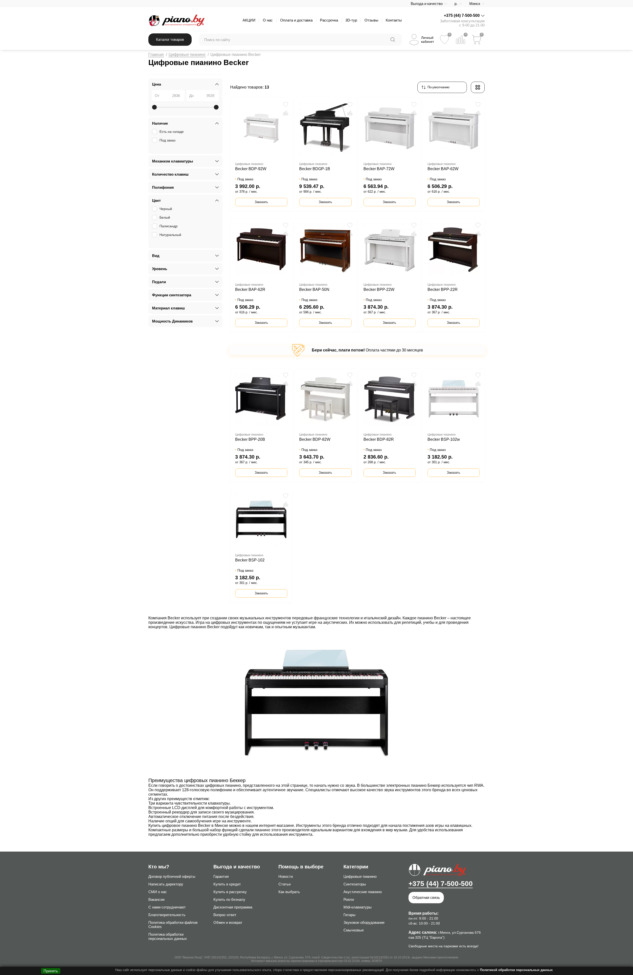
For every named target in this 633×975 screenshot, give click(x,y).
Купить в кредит (227, 884)
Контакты (394, 20)
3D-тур (351, 20)
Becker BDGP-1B (314, 169)
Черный (165, 209)
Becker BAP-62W (443, 169)
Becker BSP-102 (250, 560)
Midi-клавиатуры (357, 907)
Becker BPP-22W (378, 289)
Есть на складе (171, 132)
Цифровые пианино (187, 54)
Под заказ (167, 140)
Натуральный (170, 235)
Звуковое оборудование (363, 922)
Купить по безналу (229, 899)
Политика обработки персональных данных (167, 936)
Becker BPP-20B (250, 439)
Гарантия (221, 876)
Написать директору (165, 884)
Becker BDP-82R (378, 439)
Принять (51, 971)
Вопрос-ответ (224, 915)
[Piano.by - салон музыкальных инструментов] (176, 20)
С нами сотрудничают (167, 907)
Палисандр (168, 226)
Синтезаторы (354, 884)
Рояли (348, 899)
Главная (156, 54)
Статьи (284, 884)
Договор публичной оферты (171, 876)
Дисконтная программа (232, 907)
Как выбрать (289, 892)
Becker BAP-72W (378, 169)
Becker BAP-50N (314, 289)
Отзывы (371, 20)
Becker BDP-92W (250, 169)
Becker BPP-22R (443, 289)
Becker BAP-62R (250, 289)
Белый (164, 217)
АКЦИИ (249, 20)
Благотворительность (166, 915)
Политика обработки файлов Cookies (173, 924)
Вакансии (156, 899)
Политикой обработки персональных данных (516, 970)
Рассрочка (329, 20)
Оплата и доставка (296, 20)
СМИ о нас (157, 892)
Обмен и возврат (227, 922)
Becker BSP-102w (444, 439)
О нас (268, 20)
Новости (285, 876)
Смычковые (353, 930)
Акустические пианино (362, 892)
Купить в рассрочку (230, 892)
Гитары (349, 915)
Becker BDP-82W (314, 439)
